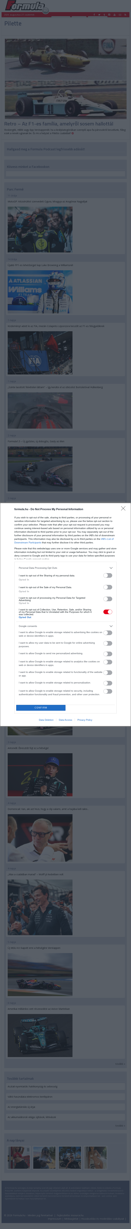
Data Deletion (46, 720)
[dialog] (65, 614)
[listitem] (65, 568)
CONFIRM (41, 707)
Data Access (65, 720)
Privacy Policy (84, 720)
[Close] (124, 509)
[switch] (107, 575)
